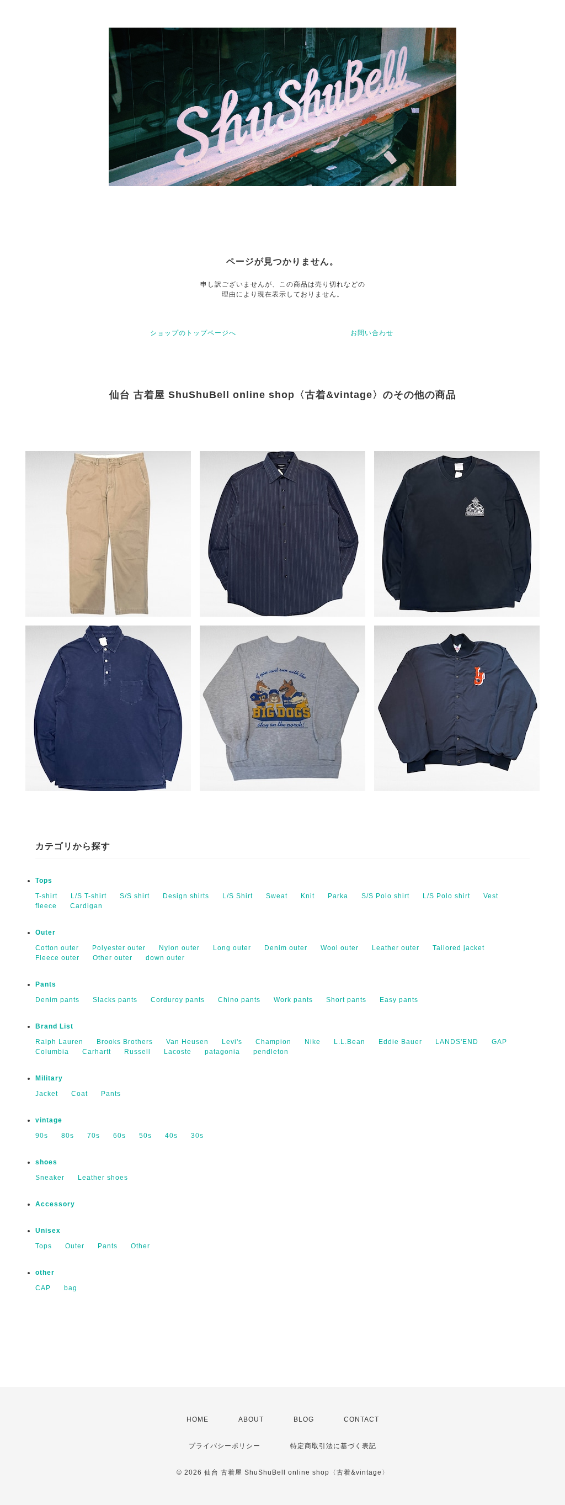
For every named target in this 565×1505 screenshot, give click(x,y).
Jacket (46, 1094)
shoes (46, 1162)
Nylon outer (179, 948)
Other (140, 1246)
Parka (338, 896)
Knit (308, 896)
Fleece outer (57, 958)
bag (70, 1288)
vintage (48, 1120)
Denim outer (285, 948)
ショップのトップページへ (193, 333)
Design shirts (186, 896)
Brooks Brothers (125, 1042)
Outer (45, 932)
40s (171, 1136)
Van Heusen (187, 1042)
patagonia (222, 1052)
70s (93, 1136)
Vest (490, 896)
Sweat (276, 896)
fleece (46, 906)
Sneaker (50, 1177)
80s (67, 1136)
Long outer (232, 948)
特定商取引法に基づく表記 (333, 1446)
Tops (43, 880)
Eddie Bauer (400, 1042)
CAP (43, 1288)
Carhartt (96, 1052)
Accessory (55, 1204)
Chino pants (239, 1000)
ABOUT (251, 1419)
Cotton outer (57, 948)
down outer (165, 958)
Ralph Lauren (59, 1042)
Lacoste (177, 1052)
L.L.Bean (349, 1042)
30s (197, 1136)
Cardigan (86, 906)
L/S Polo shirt (446, 896)
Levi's (232, 1042)
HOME (197, 1419)
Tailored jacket (458, 948)
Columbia (52, 1052)
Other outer (112, 958)
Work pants (293, 1000)
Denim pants (57, 1000)
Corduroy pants (178, 1000)
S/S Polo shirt (385, 896)
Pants (45, 984)
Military (49, 1078)
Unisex (48, 1230)
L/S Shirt (237, 896)
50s (145, 1136)
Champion (273, 1042)
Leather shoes (103, 1177)
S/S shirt (135, 896)
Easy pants (399, 1000)
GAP (499, 1042)
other (45, 1272)
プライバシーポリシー (224, 1446)
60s (119, 1136)
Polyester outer (119, 948)
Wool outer (340, 948)
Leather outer (395, 948)
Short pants (346, 1000)
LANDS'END (456, 1042)
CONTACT (361, 1419)
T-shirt (46, 896)
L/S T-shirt (88, 896)
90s (41, 1136)
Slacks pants (115, 1000)
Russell (137, 1052)
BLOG (304, 1419)
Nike (313, 1042)
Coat (79, 1094)
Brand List (54, 1026)
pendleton (271, 1052)
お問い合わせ (371, 333)
